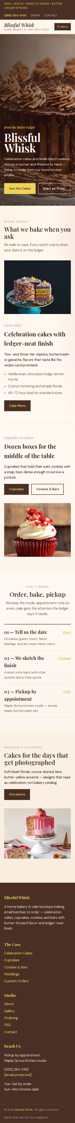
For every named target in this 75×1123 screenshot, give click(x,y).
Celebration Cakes (18, 953)
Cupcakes (16, 489)
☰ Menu (62, 26)
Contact (51, 15)
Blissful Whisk (24, 1109)
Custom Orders (16, 981)
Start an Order (54, 188)
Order (35, 15)
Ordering (11, 1018)
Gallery (9, 1011)
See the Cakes (20, 188)
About (9, 1004)
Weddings (11, 974)
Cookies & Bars (47, 489)
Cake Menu (17, 406)
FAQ (7, 1025)
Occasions (17, 794)
